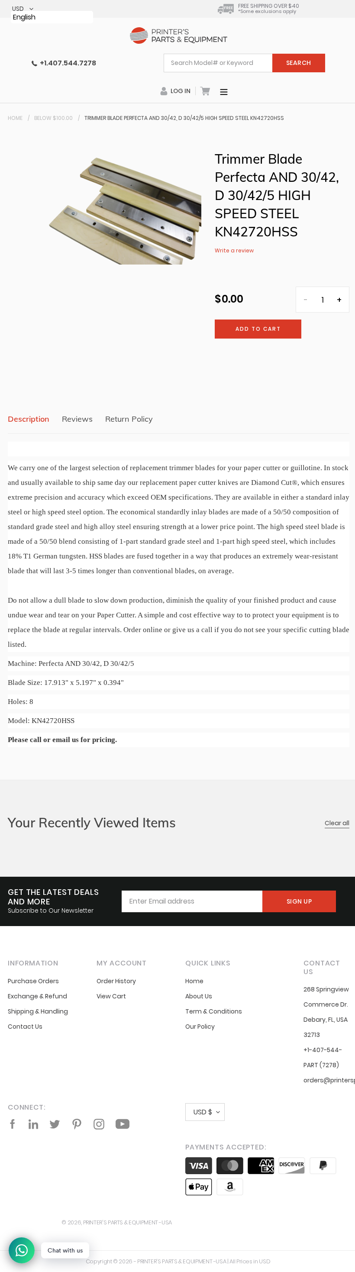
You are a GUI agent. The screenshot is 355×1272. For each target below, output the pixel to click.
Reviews (77, 419)
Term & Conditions (213, 1011)
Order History (116, 981)
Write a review (234, 250)
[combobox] (244, 63)
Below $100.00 (53, 118)
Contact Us (25, 1026)
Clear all (337, 823)
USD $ (203, 1112)
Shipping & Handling (38, 1011)
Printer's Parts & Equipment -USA (127, 1222)
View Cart (111, 996)
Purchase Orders (33, 981)
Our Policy (200, 1026)
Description (28, 419)
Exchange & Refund (37, 996)
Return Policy (129, 419)
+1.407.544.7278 (66, 63)
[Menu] (224, 90)
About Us (198, 996)
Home (15, 118)
